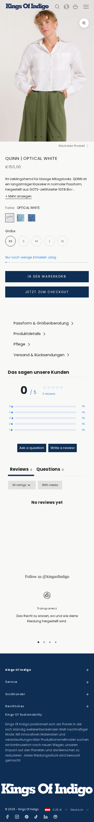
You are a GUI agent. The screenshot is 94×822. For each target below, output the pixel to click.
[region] (47, 612)
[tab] (50, 470)
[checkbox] (50, 485)
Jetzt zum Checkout (47, 292)
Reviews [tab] (21, 469)
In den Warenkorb (47, 276)
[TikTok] (36, 817)
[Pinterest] (27, 817)
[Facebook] (7, 817)
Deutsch (77, 810)
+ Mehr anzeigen (18, 196)
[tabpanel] (47, 520)
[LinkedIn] (46, 817)
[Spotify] (55, 817)
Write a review (62, 447)
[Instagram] (17, 817)
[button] (47, 406)
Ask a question (31, 447)
